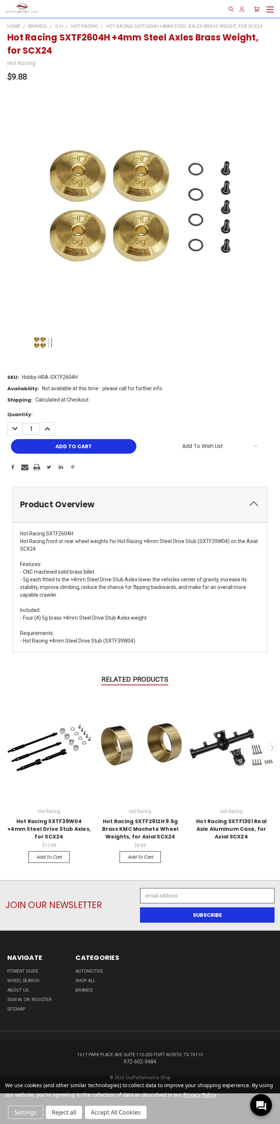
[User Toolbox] (242, 9)
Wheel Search (23, 980)
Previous (8, 747)
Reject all (64, 1112)
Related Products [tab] (134, 679)
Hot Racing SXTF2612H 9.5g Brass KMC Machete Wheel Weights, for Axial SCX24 (140, 829)
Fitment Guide (22, 971)
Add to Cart (49, 857)
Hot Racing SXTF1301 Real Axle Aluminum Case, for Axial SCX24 (231, 829)
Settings (25, 1112)
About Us (17, 990)
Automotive (89, 971)
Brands (84, 990)
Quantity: (19, 414)
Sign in (15, 999)
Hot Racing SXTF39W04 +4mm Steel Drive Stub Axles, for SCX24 (49, 829)
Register (42, 999)
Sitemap (16, 1009)
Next (272, 747)
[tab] (140, 504)
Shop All (85, 980)
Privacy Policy (199, 1094)
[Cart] (256, 9)
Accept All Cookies (116, 1112)
